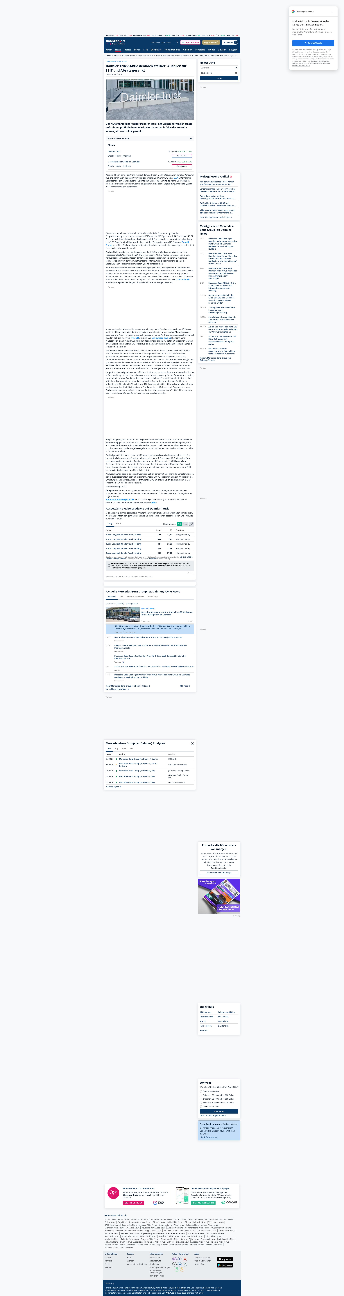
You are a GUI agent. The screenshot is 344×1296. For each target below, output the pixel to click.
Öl (216, 35)
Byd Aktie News (112, 1233)
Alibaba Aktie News (200, 1242)
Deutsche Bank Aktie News (153, 1227)
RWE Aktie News (171, 1230)
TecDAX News (180, 1219)
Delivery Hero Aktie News (178, 1242)
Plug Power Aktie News (221, 1227)
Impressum (155, 1258)
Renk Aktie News (187, 1230)
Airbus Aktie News (226, 1230)
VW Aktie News (126, 1247)
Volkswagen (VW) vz (161, 337)
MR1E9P (189, 557)
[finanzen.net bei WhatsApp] (177, 1269)
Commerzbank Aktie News (197, 1227)
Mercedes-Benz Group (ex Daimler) (123, 161)
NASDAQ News (211, 1219)
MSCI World (137, 35)
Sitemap (108, 1267)
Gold (228, 35)
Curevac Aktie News (190, 1239)
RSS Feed (184, 686)
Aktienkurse (205, 1012)
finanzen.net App (202, 1258)
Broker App (199, 1264)
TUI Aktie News (192, 1225)
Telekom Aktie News (220, 1242)
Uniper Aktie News (129, 1236)
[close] (332, 11)
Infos (153, 502)
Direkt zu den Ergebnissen (212, 1115)
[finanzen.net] (115, 41)
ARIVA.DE (170, 1293)
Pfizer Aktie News (213, 1236)
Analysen (127, 156)
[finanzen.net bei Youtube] (185, 1259)
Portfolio (204, 1030)
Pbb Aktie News (197, 1244)
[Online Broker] (115, 43)
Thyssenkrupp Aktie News (152, 1233)
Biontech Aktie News (130, 1233)
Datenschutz (155, 1261)
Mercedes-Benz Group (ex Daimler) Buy (137, 770)
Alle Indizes (223, 1016)
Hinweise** (153, 559)
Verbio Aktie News (214, 1244)
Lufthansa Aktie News (206, 1230)
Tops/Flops (223, 1021)
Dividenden (223, 1026)
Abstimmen (219, 1111)
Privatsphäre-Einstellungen (156, 1272)
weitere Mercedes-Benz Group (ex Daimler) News (215, 359)
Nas (173, 35)
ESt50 (121, 35)
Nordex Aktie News (196, 1233)
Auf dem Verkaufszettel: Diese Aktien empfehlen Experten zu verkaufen (217, 183)
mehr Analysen (113, 786)
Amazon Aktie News (148, 1225)
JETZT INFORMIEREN (133, 1202)
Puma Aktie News (208, 1239)
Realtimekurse (206, 1016)
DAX (107, 35)
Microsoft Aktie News (114, 1227)
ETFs (145, 50)
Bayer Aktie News (129, 1225)
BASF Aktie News (112, 1225)
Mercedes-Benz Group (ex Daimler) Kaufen (138, 759)
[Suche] (177, 43)
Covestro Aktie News (150, 1239)
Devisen (222, 50)
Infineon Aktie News (134, 1230)
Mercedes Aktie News (176, 1233)
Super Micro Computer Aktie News (172, 1244)
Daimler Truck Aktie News (131, 1242)
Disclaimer (154, 1264)
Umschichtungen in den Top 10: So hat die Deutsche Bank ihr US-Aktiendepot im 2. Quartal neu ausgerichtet (217, 190)
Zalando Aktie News (146, 1244)
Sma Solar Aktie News (155, 1242)
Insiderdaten (206, 1026)
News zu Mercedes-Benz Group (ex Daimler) (172, 55)
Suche (219, 78)
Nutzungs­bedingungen (160, 1267)
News (118, 50)
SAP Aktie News (132, 1227)
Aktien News (123, 1219)
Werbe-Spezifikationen (137, 1264)
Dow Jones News (195, 1219)
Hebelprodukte (172, 50)
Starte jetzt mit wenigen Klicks (120, 499)
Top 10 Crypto (157, 35)
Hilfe (129, 1258)
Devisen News (226, 1219)
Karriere (108, 1261)
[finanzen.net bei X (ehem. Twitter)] (174, 1264)
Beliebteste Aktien (226, 1012)
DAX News (154, 1219)
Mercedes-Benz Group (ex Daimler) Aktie (137, 55)
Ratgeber (233, 50)
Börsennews (110, 1219)
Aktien (109, 50)
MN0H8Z (109, 559)
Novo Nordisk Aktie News (192, 1236)
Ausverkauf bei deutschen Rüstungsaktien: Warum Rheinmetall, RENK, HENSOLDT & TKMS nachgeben (217, 197)
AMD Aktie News (112, 1236)
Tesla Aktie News (216, 1222)
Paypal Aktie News (153, 1230)
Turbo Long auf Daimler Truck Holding (123, 534)
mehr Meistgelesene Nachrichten (215, 217)
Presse (108, 1264)
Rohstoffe (200, 50)
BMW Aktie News (127, 1244)
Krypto (211, 50)
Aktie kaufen (182, 156)
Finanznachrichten (139, 1219)
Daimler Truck (114, 151)
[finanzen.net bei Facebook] (180, 1259)
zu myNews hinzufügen (117, 689)
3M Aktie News (111, 1247)
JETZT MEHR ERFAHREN (203, 1202)
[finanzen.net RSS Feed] (182, 1269)
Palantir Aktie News (130, 1239)
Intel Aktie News (112, 1239)
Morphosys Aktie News (168, 1236)
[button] (190, 42)
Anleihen (187, 50)
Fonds (137, 50)
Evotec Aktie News (148, 1236)
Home (109, 55)
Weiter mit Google (313, 43)
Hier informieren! (208, 1137)
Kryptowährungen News (140, 1222)
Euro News (122, 1222)
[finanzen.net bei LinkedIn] (180, 1264)
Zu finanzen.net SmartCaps (219, 872)
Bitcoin (188, 35)
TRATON (135, 337)
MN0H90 (183, 557)
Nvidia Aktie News (175, 1222)
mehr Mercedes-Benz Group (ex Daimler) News (127, 686)
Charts (111, 156)
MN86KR (123, 559)
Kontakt (108, 1258)
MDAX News (166, 1219)
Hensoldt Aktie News (114, 1230)
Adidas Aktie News (226, 1239)
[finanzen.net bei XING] (185, 1264)
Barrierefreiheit (157, 1276)
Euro (203, 35)
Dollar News (110, 1222)
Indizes (127, 50)
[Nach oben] (234, 1293)
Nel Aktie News (111, 1242)
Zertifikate (156, 50)
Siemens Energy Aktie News (171, 1225)
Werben (130, 1261)
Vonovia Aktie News (215, 1233)
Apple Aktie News (175, 1227)
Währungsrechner (202, 1261)
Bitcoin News (159, 1222)
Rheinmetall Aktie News (195, 1222)
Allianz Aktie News (209, 1225)
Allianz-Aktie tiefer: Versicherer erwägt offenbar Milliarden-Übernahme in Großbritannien (217, 211)
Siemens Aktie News (170, 1239)
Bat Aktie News (111, 1244)
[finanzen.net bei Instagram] (174, 1259)
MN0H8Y (116, 559)
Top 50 (203, 1021)
